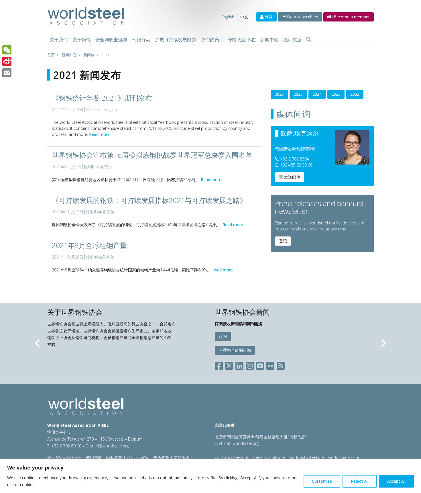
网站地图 (182, 457)
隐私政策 (114, 457)
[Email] (7, 73)
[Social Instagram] (250, 364)
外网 (268, 16)
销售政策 (161, 457)
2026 (279, 94)
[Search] (309, 39)
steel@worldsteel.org (109, 446)
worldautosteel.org (307, 457)
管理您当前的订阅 (235, 350)
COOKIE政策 (138, 457)
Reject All (359, 481)
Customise (322, 481)
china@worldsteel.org (239, 443)
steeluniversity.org (268, 457)
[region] (210, 476)
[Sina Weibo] (7, 61)
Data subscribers (302, 16)
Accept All (396, 481)
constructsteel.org (231, 457)
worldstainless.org (344, 457)
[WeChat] (7, 50)
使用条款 (94, 457)
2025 (298, 94)
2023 (336, 94)
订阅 (223, 336)
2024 (317, 94)
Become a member (351, 16)
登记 (283, 241)
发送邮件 (291, 177)
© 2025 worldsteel (65, 457)
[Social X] (229, 364)
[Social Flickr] (270, 364)
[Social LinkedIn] (239, 364)
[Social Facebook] (220, 364)
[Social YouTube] (260, 364)
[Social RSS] (281, 364)
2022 (354, 94)
